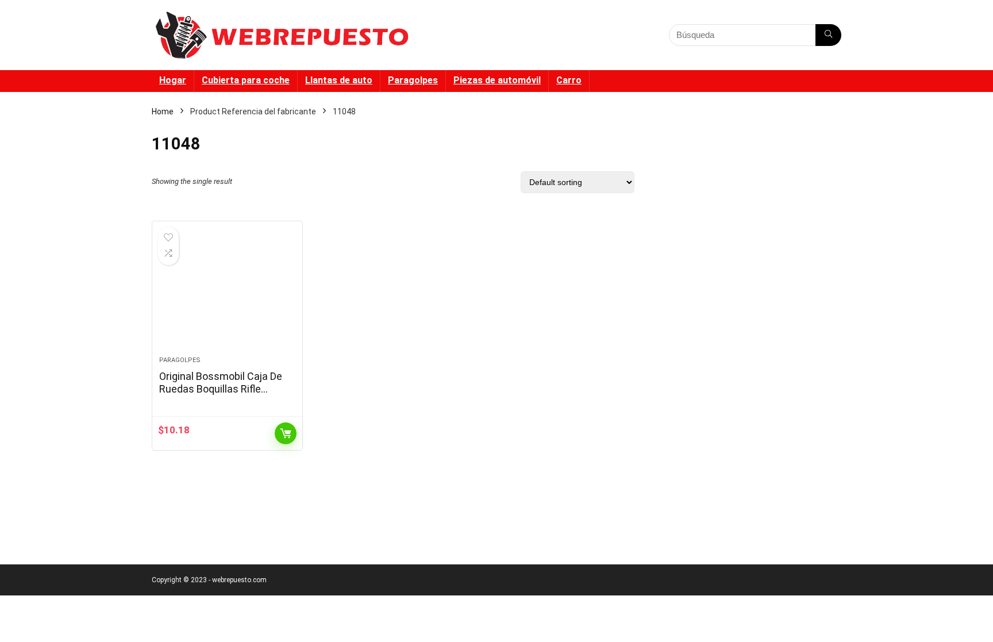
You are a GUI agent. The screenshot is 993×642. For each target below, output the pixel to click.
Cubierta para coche (246, 80)
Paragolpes (413, 80)
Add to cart (286, 433)
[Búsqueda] (828, 35)
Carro (569, 80)
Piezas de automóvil (497, 80)
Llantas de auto (338, 80)
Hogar (172, 80)
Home (163, 111)
